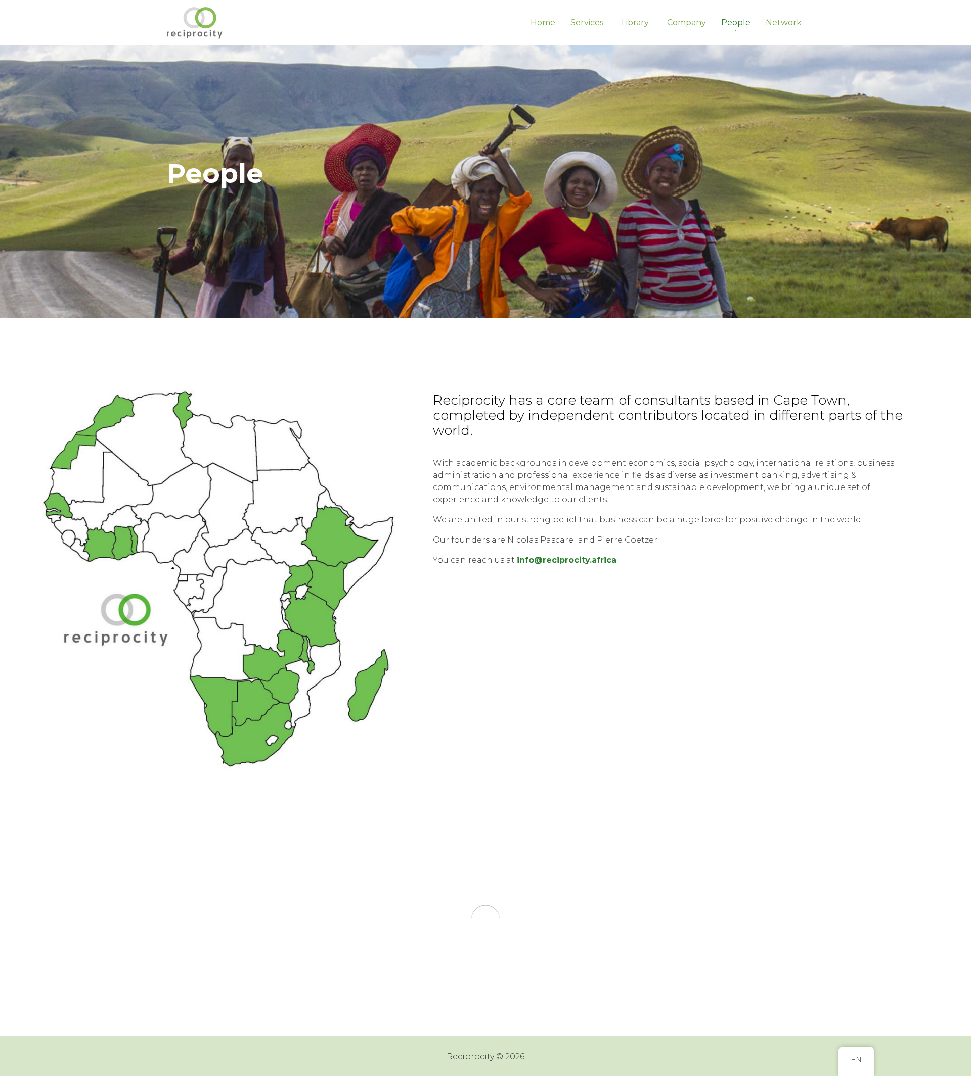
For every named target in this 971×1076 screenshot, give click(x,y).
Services (586, 22)
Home (543, 22)
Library (635, 22)
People (736, 22)
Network (784, 22)
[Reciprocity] (196, 22)
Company (686, 22)
